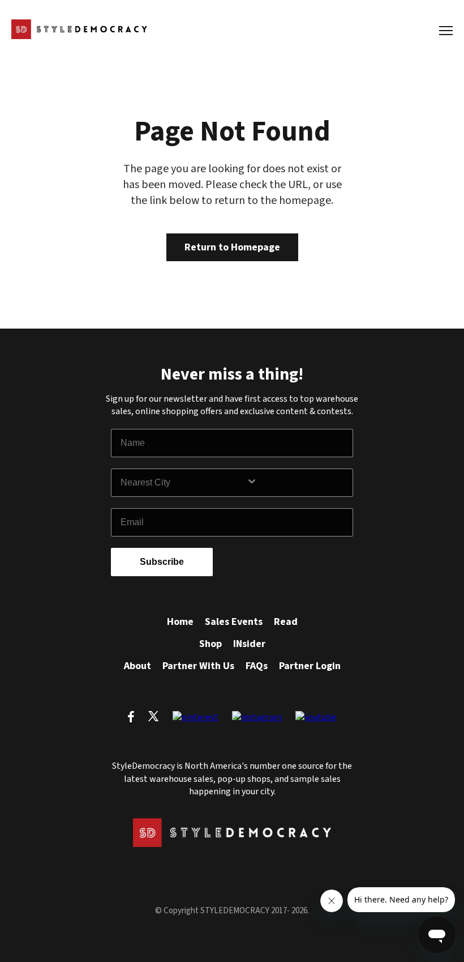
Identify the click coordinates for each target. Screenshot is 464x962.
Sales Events (234, 622)
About (137, 666)
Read (286, 622)
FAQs (257, 666)
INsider (249, 644)
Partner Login (310, 666)
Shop (210, 644)
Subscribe (162, 562)
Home (180, 622)
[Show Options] (297, 482)
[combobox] (183, 482)
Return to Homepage (232, 247)
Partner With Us (198, 666)
